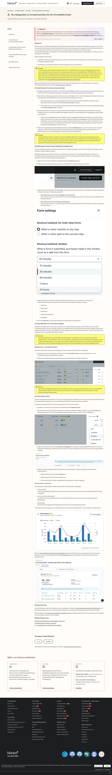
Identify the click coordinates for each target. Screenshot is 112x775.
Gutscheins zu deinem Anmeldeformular (58, 613)
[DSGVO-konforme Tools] (101, 754)
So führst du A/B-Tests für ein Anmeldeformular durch (50, 621)
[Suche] (71, 3)
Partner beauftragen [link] (48, 688)
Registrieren (99, 3)
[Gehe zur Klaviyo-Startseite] (12, 3)
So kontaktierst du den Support (72, 646)
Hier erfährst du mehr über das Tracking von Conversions (64, 79)
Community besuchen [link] (15, 688)
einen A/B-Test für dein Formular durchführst (52, 553)
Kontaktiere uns (87, 3)
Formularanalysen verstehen (63, 85)
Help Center (10, 10)
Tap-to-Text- (90, 70)
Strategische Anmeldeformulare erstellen (49, 625)
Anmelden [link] (79, 688)
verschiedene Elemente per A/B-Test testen (88, 608)
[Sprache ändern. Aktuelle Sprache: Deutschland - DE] (68, 3)
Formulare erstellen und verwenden (40, 10)
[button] (70, 177)
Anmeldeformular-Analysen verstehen (45, 623)
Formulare (28, 10)
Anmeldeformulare (19, 10)
